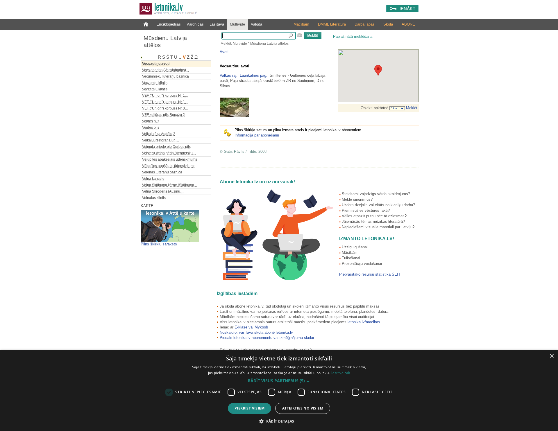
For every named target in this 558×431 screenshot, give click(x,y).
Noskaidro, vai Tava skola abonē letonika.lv (256, 332)
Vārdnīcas (195, 24)
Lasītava (217, 24)
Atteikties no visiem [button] (302, 408)
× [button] (551, 356)
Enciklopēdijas (168, 24)
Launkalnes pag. (253, 75)
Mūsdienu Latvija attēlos (165, 41)
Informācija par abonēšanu (257, 135)
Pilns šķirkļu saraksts (159, 244)
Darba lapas (365, 24)
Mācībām (301, 24)
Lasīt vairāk (340, 372)
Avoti (224, 52)
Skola (388, 24)
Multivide (237, 24)
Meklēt (411, 108)
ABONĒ (408, 24)
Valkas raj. (228, 75)
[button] (279, 380)
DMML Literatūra (332, 24)
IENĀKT (407, 8)
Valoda (256, 24)
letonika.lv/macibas (364, 322)
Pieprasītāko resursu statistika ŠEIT (369, 274)
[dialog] (279, 390)
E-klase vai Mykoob (251, 327)
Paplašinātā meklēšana (352, 36)
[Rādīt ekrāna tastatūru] (299, 35)
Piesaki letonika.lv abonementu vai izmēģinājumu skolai (267, 337)
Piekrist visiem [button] (249, 408)
